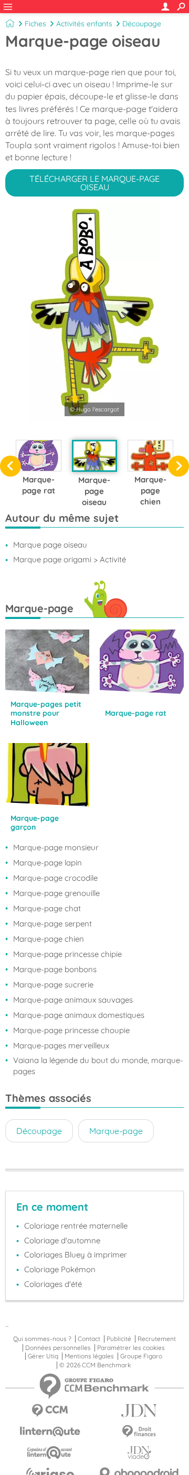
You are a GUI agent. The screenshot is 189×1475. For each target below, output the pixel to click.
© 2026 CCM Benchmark (95, 1365)
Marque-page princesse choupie (71, 1030)
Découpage (141, 23)
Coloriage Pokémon (60, 1269)
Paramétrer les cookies (131, 1348)
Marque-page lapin (47, 863)
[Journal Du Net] (139, 1410)
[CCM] (49, 1410)
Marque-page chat (47, 908)
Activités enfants (84, 23)
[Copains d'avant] (49, 1452)
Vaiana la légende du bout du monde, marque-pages (98, 1065)
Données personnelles (58, 1348)
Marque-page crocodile (55, 878)
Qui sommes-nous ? (42, 1339)
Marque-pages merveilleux (61, 1045)
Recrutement (157, 1339)
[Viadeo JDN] (139, 1452)
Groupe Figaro (141, 1356)
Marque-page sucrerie (53, 984)
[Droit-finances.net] (139, 1431)
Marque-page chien (48, 939)
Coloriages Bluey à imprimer (75, 1255)
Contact (89, 1339)
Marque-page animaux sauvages (73, 1000)
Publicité (119, 1339)
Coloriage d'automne (62, 1240)
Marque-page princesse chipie (67, 954)
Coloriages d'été (53, 1284)
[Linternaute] (49, 1432)
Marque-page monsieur (56, 847)
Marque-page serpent (52, 924)
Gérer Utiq (43, 1356)
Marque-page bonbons (55, 969)
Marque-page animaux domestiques (78, 1015)
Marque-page (116, 1131)
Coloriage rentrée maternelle (76, 1226)
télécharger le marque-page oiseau (94, 182)
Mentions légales (89, 1356)
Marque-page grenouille (56, 893)
